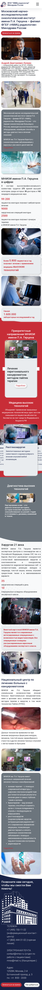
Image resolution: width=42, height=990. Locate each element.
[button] (4, 368)
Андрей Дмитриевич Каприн (16, 63)
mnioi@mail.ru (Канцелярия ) (22, 960)
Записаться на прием (11, 33)
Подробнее (8, 148)
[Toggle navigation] (37, 4)
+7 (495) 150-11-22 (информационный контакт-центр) (22, 933)
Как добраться (32, 985)
